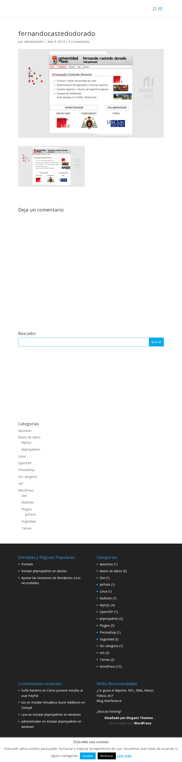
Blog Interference (109, 701)
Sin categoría (27, 476)
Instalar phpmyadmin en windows (57, 714)
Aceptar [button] (88, 756)
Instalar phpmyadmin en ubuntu (44, 571)
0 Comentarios (79, 41)
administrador (34, 41)
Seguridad (29, 521)
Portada (27, 564)
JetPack (30, 514)
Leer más (124, 755)
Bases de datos (29, 437)
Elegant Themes (140, 718)
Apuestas (25, 430)
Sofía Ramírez (31, 690)
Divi (24, 496)
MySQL (27, 442)
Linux (22, 456)
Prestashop (26, 470)
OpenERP (25, 463)
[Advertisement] (91, 384)
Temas (27, 528)
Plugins (27, 509)
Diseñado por (116, 718)
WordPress (26, 490)
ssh (20, 483)
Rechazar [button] (106, 756)
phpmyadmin (31, 449)
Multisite (28, 502)
